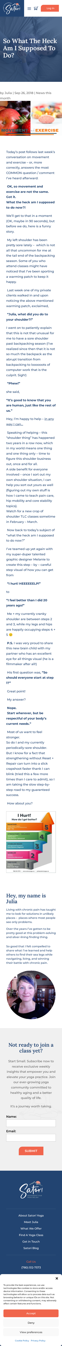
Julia (8, 93)
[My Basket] (36, 8)
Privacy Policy (38, 1340)
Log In (50, 8)
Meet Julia (31, 1222)
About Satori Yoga (31, 1215)
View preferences (31, 1332)
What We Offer (31, 1228)
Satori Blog (31, 1248)
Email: (11, 1131)
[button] (57, 1278)
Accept (31, 1313)
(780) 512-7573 (31, 1267)
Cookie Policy (22, 1340)
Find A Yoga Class (31, 1235)
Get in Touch (31, 1241)
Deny (31, 1322)
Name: (11, 1117)
